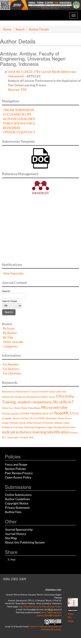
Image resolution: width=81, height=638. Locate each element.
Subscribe (17, 273)
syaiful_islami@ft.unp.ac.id (49, 615)
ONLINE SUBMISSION (18, 110)
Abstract (14, 89)
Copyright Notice (16, 503)
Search (20, 29)
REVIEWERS (11, 128)
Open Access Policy (18, 477)
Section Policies (15, 468)
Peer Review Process (19, 473)
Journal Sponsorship (19, 529)
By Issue (8, 328)
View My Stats (71, 617)
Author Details (39, 29)
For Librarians (12, 373)
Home (7, 29)
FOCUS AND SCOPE (17, 114)
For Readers (11, 364)
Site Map (11, 538)
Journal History (15, 534)
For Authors (11, 369)
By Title (8, 337)
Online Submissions (18, 494)
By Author (10, 333)
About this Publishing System (25, 542)
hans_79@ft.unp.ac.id (51, 612)
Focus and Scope (16, 464)
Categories (10, 346)
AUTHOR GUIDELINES (19, 119)
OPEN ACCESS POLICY (19, 132)
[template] (40, 158)
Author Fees (13, 512)
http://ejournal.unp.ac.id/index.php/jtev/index (40, 606)
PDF (24, 89)
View (6, 273)
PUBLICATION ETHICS (19, 123)
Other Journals (13, 342)
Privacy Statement (17, 507)
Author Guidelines (17, 499)
